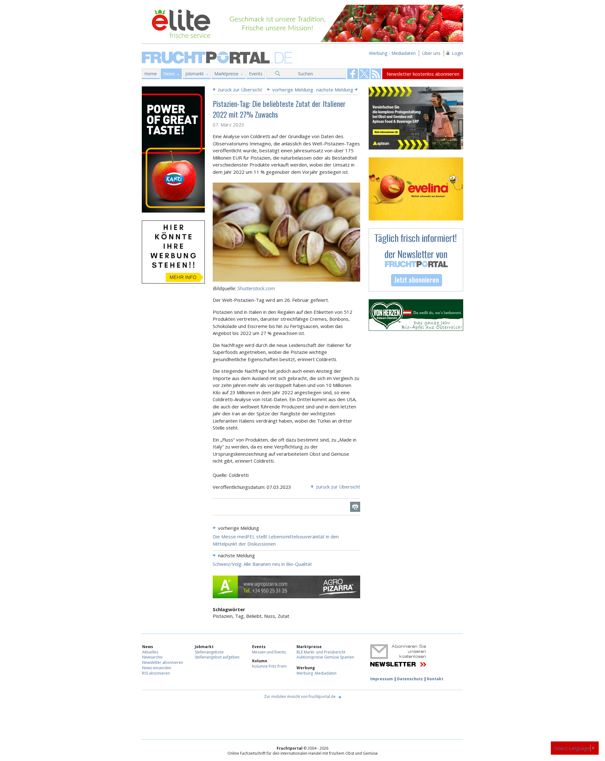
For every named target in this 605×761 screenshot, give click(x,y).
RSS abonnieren (156, 673)
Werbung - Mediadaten (392, 53)
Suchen (305, 74)
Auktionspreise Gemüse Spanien (325, 657)
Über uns (431, 53)
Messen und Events (269, 652)
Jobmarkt (194, 74)
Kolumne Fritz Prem (269, 666)
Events (255, 74)
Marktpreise (226, 74)
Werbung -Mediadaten (317, 673)
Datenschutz (410, 679)
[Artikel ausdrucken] (355, 507)
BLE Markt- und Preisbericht (321, 652)
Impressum (381, 679)
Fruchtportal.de (218, 57)
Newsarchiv (152, 657)
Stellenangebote (209, 652)
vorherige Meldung (292, 89)
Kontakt (435, 679)
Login (457, 53)
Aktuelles (150, 652)
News (169, 74)
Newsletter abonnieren (162, 662)
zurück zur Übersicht (240, 89)
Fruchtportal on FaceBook (352, 73)
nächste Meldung (334, 89)
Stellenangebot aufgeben (217, 657)
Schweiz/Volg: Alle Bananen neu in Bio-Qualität (262, 564)
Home (150, 74)
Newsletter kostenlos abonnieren (423, 74)
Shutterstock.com (256, 288)
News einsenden (156, 667)
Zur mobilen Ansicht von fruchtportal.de (300, 696)
